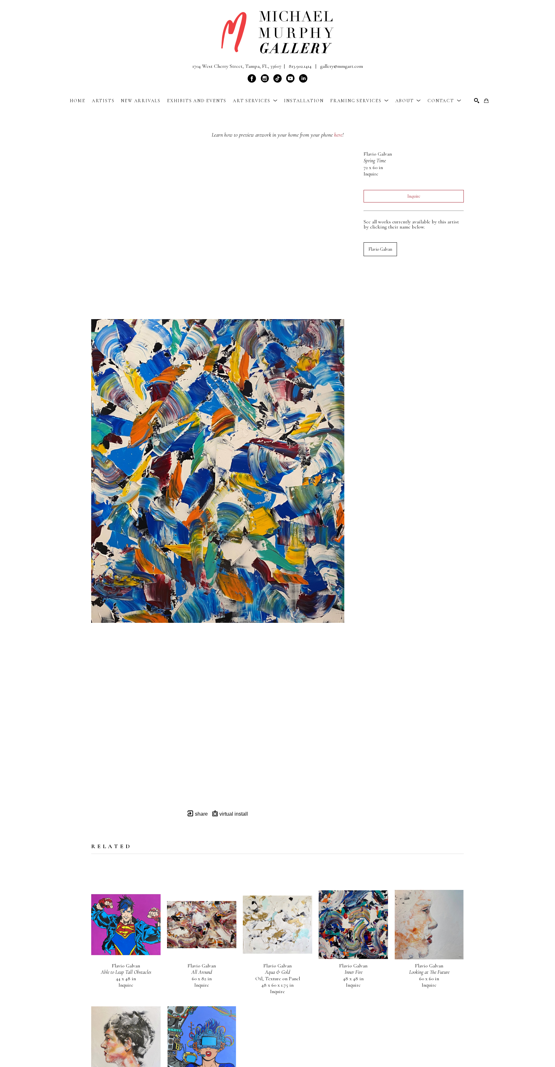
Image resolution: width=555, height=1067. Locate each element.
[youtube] (290, 78)
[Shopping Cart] (486, 100)
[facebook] (252, 78)
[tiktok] (277, 78)
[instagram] (264, 78)
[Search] (476, 100)
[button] (255, 100)
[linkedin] (303, 78)
